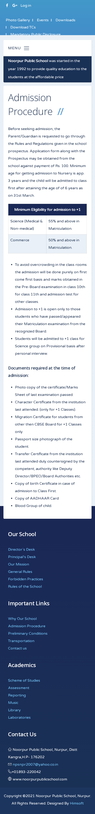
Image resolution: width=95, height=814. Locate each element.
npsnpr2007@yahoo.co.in (35, 764)
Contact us (17, 648)
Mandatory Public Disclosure (35, 34)
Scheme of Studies (24, 680)
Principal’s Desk (22, 557)
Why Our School (22, 618)
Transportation (21, 641)
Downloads (65, 20)
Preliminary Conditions (28, 633)
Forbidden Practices (25, 579)
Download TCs (23, 27)
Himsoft (77, 803)
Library (14, 710)
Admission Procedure (26, 626)
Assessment (18, 688)
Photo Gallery (18, 20)
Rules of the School (25, 586)
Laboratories (19, 717)
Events (43, 20)
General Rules (20, 571)
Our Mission (18, 564)
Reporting (17, 695)
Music (13, 702)
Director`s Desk (21, 549)
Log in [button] (26, 5)
